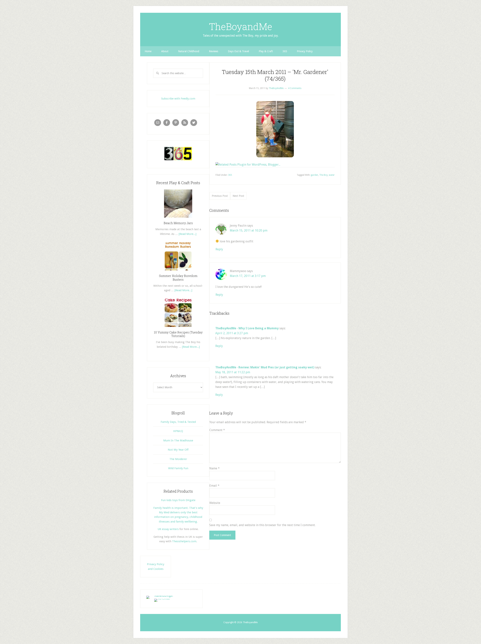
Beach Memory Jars (178, 223)
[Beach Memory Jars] (178, 219)
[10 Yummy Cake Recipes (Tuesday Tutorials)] (178, 328)
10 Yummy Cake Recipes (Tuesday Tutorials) (178, 334)
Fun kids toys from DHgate (178, 500)
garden (314, 175)
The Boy (323, 175)
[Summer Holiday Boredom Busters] (178, 271)
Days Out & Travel (238, 51)
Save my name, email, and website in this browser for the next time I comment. (262, 525)
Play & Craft (266, 51)
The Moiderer (178, 459)
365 (285, 51)
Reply (219, 249)
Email (214, 485)
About (164, 51)
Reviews (213, 51)
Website (214, 503)
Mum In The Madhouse (178, 440)
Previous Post (220, 195)
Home (148, 51)
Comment (217, 430)
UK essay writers (168, 529)
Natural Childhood (188, 51)
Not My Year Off (178, 449)
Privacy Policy (305, 51)
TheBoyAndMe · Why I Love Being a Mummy (247, 328)
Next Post (238, 195)
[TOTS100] (162, 598)
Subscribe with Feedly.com (178, 98)
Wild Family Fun (178, 468)
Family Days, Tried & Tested (178, 422)
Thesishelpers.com (184, 541)
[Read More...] (187, 234)
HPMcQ (178, 431)
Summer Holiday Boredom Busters (178, 277)
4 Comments (294, 88)
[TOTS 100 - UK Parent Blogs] (161, 595)
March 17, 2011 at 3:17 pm (248, 276)
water (332, 175)
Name (214, 468)
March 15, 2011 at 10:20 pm (248, 230)
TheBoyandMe (240, 26)
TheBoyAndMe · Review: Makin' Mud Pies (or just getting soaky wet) (264, 367)
